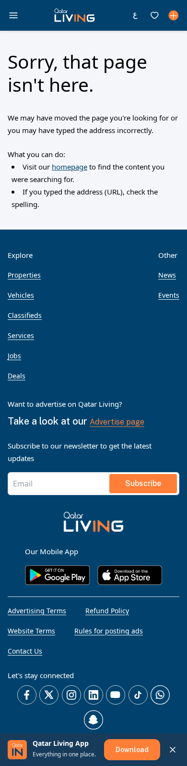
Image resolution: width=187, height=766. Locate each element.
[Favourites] (154, 15)
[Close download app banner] (172, 749)
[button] (74, 15)
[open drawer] (13, 15)
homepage (69, 166)
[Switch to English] (135, 15)
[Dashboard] (173, 15)
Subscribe (143, 483)
